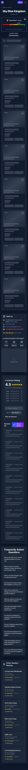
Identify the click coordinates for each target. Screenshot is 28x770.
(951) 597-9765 (10, 324)
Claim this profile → (14, 35)
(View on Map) (13, 321)
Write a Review (19, 424)
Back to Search (7, 7)
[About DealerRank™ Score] (25, 19)
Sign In (20, 2)
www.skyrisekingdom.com (13, 326)
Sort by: (8, 412)
